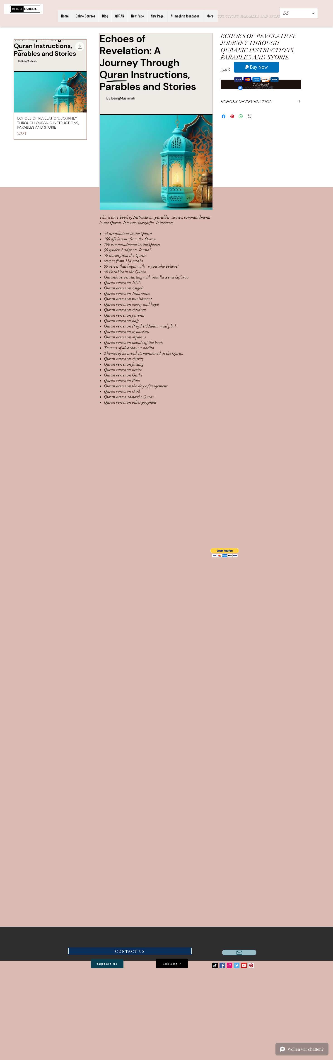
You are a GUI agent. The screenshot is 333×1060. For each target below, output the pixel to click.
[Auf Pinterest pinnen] (232, 116)
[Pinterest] (251, 965)
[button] (224, 552)
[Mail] (239, 952)
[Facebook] (222, 965)
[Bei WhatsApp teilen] (241, 116)
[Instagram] (229, 965)
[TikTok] (215, 965)
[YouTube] (244, 965)
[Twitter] (236, 965)
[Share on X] (249, 116)
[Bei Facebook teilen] (223, 116)
